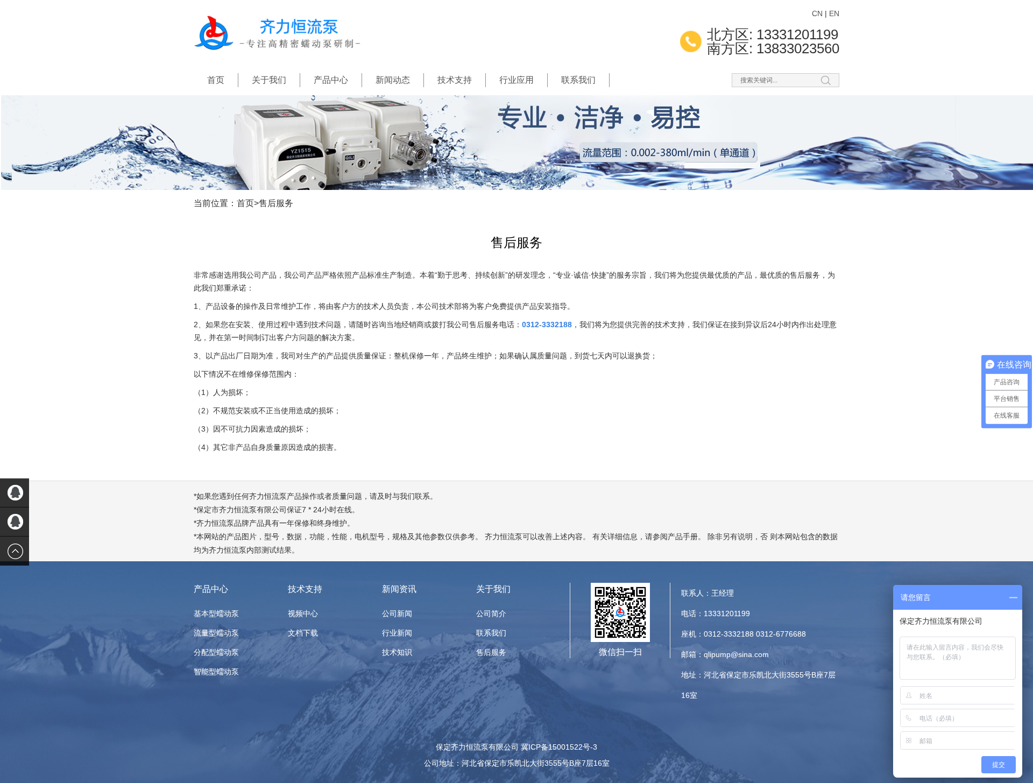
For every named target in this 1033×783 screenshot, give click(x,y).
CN (817, 13)
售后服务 (276, 203)
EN (834, 13)
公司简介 (491, 613)
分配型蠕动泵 (216, 652)
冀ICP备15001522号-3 (559, 747)
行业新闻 (397, 633)
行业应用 (516, 79)
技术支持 (454, 79)
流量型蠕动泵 (216, 633)
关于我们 (269, 79)
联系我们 (578, 79)
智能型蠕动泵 (216, 671)
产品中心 (331, 79)
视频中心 (303, 613)
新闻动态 (393, 79)
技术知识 (397, 652)
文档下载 (303, 633)
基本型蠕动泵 (216, 613)
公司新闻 (397, 613)
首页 (215, 79)
